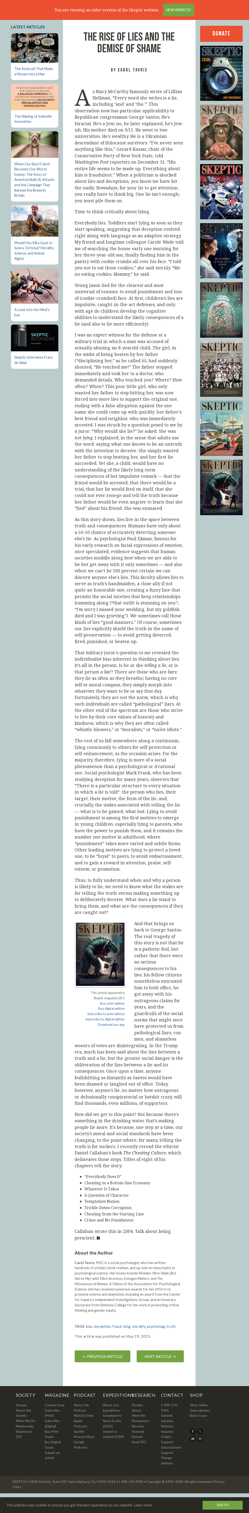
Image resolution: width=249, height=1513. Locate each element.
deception (102, 1326)
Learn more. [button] (143, 1505)
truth (171, 1326)
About (136, 1410)
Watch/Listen (83, 1415)
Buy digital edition (111, 1008)
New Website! (178, 10)
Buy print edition (112, 1003)
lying (127, 1326)
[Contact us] (200, 1440)
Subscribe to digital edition (105, 1019)
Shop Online (198, 1405)
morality (138, 1326)
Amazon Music (84, 1437)
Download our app (111, 1024)
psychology (156, 1326)
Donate (222, 33)
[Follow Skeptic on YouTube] (193, 1440)
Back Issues (198, 1415)
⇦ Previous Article (102, 1356)
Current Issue (54, 1405)
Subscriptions (200, 1410)
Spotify (79, 1431)
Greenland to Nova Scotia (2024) (112, 1421)
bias (89, 1326)
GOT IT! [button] (223, 1505)
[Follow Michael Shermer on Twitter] (200, 1433)
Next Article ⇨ (160, 1356)
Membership (25, 1426)
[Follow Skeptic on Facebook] (193, 1433)
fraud (116, 1326)
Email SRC (139, 1442)
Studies (137, 1405)
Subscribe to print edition (106, 1014)
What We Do (25, 1421)
